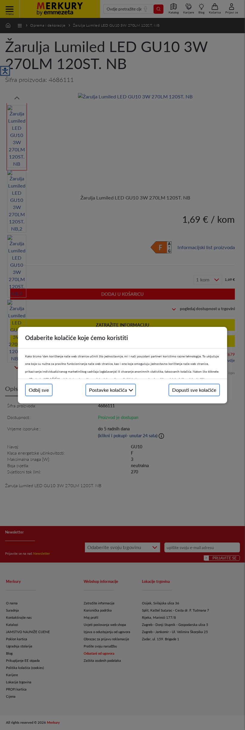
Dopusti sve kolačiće (194, 389)
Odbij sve (39, 389)
